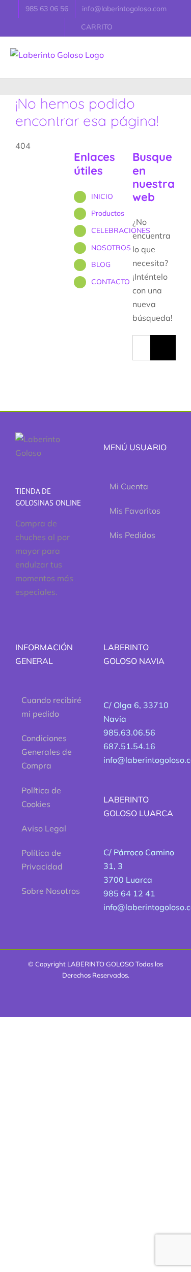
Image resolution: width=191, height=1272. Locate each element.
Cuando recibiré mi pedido (51, 707)
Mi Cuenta (129, 486)
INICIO (102, 196)
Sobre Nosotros (50, 891)
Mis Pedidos (132, 535)
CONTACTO (110, 281)
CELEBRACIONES (120, 230)
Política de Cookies (41, 797)
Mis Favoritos (135, 511)
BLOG (101, 264)
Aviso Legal (43, 828)
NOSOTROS (111, 247)
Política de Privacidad (42, 860)
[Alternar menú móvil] (187, 47)
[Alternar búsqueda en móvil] (169, 47)
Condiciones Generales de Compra (46, 752)
